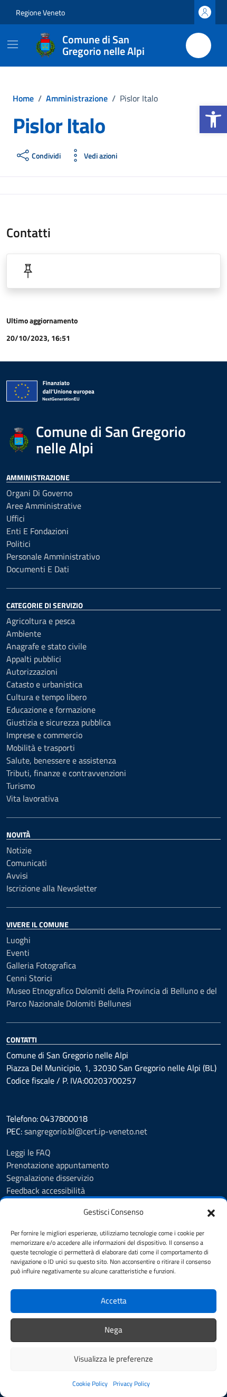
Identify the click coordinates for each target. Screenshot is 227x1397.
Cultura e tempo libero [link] (46, 697)
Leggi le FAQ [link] (28, 1152)
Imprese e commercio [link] (44, 735)
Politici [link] (18, 543)
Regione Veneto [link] (40, 12)
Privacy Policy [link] (131, 1384)
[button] (211, 1212)
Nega (113, 1330)
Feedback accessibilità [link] (45, 1190)
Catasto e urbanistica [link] (44, 684)
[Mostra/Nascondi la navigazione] (12, 44)
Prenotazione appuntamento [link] (57, 1165)
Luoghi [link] (18, 940)
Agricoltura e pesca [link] (40, 620)
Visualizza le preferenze (113, 1359)
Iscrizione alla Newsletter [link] (51, 888)
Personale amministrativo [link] (53, 556)
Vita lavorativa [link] (32, 798)
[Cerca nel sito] (198, 45)
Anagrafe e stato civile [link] (46, 646)
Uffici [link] (15, 518)
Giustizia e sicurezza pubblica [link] (58, 722)
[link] (213, 119)
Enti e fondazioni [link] (37, 531)
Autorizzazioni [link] (32, 671)
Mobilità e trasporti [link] (40, 747)
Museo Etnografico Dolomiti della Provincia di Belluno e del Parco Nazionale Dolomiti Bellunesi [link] (111, 997)
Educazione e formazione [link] (51, 709)
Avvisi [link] (17, 875)
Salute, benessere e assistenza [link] (61, 760)
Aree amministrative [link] (43, 505)
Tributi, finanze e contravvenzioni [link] (66, 773)
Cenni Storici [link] (29, 978)
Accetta (114, 1300)
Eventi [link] (18, 952)
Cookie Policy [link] (90, 1384)
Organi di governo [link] (39, 493)
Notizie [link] (19, 850)
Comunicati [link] (26, 862)
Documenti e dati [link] (37, 569)
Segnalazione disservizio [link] (49, 1177)
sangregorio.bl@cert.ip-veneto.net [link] (85, 1131)
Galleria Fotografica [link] (41, 965)
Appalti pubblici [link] (33, 659)
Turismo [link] (20, 785)
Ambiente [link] (23, 633)
